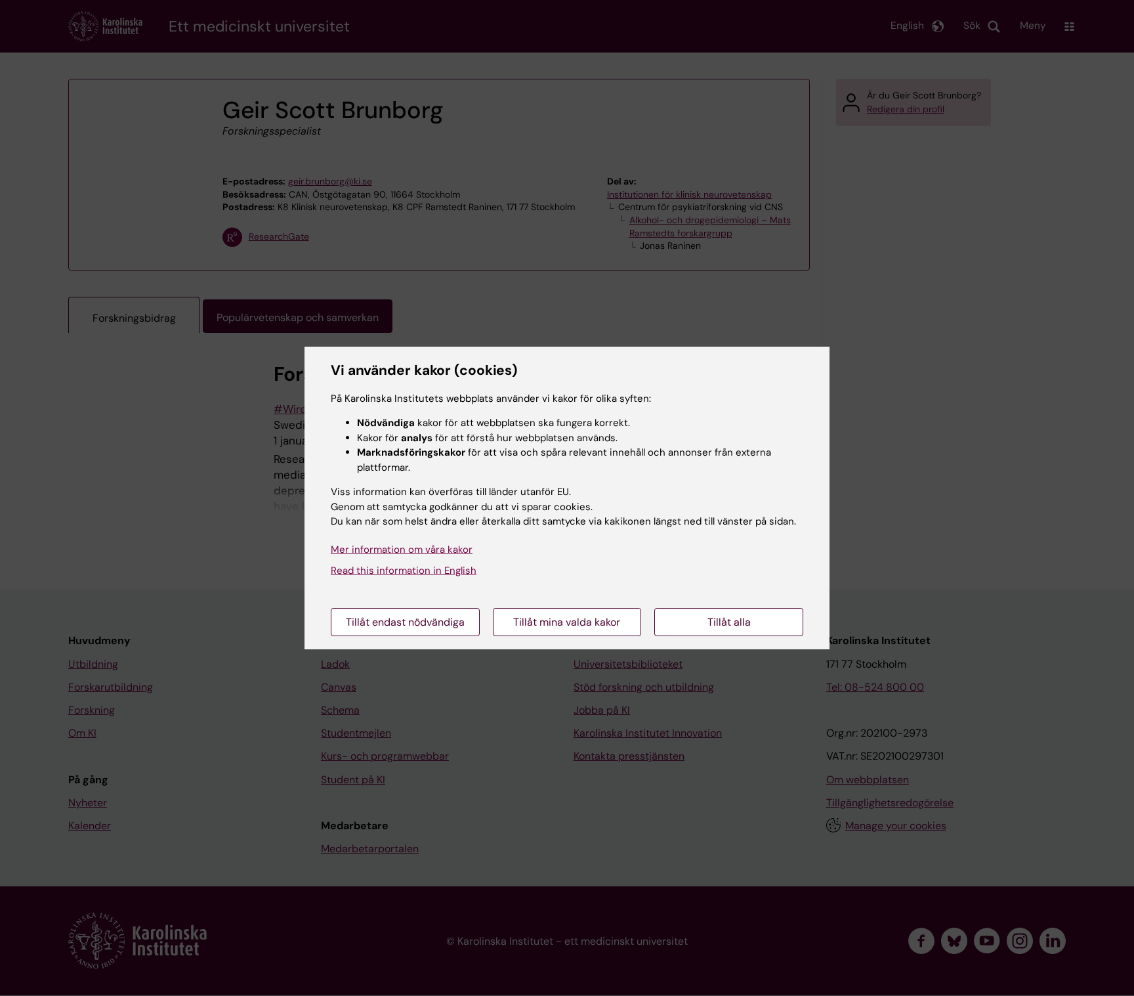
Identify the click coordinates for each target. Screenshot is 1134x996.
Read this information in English (403, 570)
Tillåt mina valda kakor (566, 622)
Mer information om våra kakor (401, 549)
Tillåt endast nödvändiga (405, 622)
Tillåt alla (729, 622)
